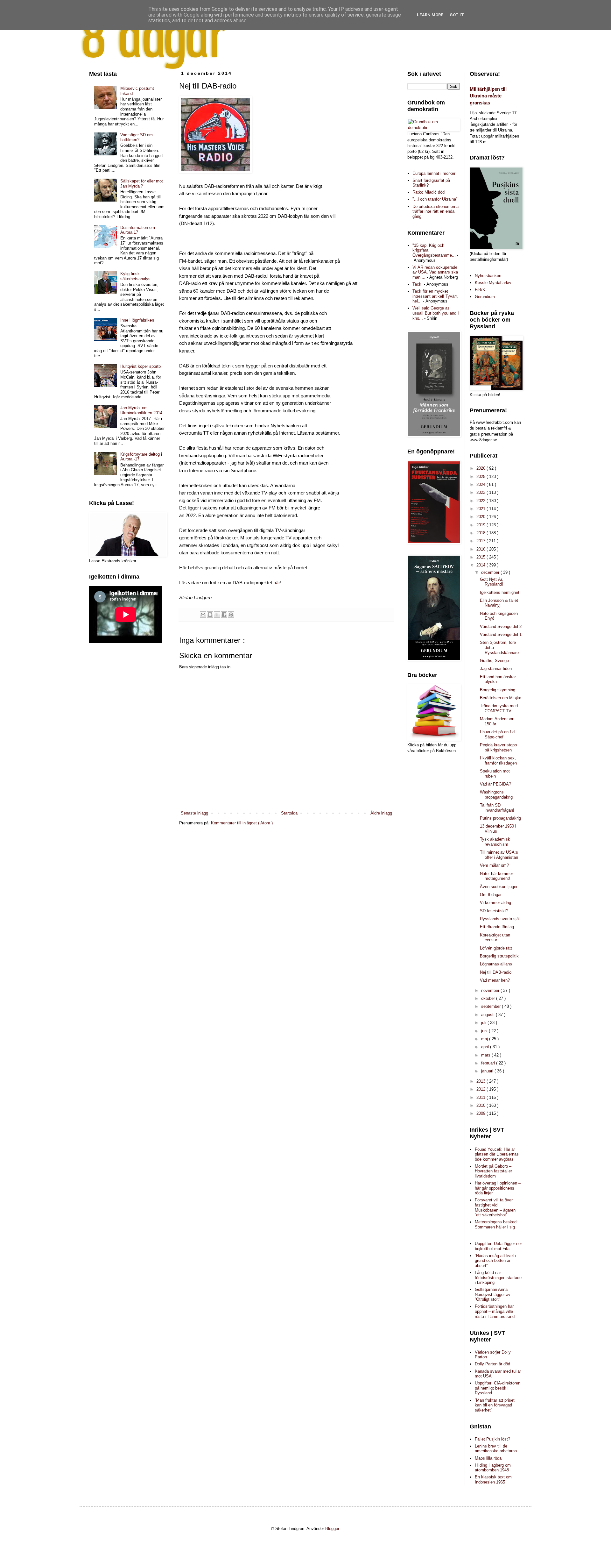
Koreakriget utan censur (495, 938)
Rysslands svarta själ (500, 918)
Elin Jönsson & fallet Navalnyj (499, 603)
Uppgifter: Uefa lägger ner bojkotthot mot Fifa (498, 1246)
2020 (481, 516)
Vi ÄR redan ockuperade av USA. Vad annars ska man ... (435, 272)
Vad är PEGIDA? (495, 784)
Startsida (289, 813)
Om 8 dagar (491, 894)
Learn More (430, 14)
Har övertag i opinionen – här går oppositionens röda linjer (498, 1188)
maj (485, 1038)
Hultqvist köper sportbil (141, 366)
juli (484, 1022)
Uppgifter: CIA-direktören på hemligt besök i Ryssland (497, 1388)
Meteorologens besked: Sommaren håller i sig (496, 1224)
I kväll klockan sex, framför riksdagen (498, 760)
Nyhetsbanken (488, 275)
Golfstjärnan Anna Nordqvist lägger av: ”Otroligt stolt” (493, 1294)
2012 (481, 1089)
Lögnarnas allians (496, 964)
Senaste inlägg (194, 813)
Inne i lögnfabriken (137, 320)
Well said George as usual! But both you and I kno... (435, 313)
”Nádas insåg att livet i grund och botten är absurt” (495, 1260)
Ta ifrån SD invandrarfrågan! (497, 808)
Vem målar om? (494, 865)
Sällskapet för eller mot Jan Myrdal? (141, 184)
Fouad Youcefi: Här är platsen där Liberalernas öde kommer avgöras (497, 1154)
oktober (488, 998)
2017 (481, 540)
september (491, 1006)
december (491, 572)
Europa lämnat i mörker (433, 173)
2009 (481, 1113)
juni (485, 1030)
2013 (481, 1081)
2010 (481, 1105)
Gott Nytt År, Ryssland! (491, 582)
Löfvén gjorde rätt (496, 948)
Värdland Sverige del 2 (501, 626)
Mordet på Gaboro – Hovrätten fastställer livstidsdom (493, 1171)
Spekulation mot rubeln (495, 774)
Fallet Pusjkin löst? (492, 1439)
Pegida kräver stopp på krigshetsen (498, 747)
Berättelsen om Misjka (500, 697)
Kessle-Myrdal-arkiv (493, 282)
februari (488, 1063)
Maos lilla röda (488, 1458)
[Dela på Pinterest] (231, 614)
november (491, 990)
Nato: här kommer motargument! (496, 876)
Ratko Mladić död (428, 192)
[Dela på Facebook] (224, 614)
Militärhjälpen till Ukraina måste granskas (488, 95)
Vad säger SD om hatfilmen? (136, 137)
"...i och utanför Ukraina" (435, 199)
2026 (481, 468)
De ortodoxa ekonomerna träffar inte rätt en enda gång (435, 211)
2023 (481, 492)
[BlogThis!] (210, 614)
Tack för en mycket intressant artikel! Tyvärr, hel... (435, 296)
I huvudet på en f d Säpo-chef (497, 734)
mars (486, 1055)
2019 (481, 525)
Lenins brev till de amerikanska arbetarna (496, 1449)
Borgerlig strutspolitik (499, 956)
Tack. (417, 284)
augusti (488, 1014)
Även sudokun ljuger (498, 886)
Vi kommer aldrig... (497, 902)
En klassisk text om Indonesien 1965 (493, 1479)
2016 (481, 549)
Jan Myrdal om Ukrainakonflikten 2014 (141, 410)
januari (488, 1071)
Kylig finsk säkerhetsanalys (135, 276)
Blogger (332, 1528)
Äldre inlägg (381, 813)
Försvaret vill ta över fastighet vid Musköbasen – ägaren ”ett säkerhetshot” (495, 1207)
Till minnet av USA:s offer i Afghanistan (499, 855)
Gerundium (485, 296)
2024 (481, 484)
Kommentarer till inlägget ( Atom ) (242, 823)
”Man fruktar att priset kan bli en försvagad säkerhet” (495, 1405)
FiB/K (480, 289)
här (276, 582)
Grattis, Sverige (494, 660)
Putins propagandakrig (500, 818)
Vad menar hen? (495, 980)
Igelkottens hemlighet (499, 592)
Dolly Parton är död (492, 1364)
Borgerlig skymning (497, 689)
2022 (481, 500)
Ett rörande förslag (497, 926)
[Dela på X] (217, 614)
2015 (481, 557)
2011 (481, 1097)
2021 (481, 508)
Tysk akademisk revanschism (495, 842)
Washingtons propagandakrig (496, 795)
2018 (481, 532)
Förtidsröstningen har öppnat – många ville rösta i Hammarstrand (495, 1311)
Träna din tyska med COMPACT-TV (499, 708)
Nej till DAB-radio (495, 972)
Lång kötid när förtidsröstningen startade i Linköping (498, 1277)
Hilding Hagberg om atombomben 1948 (493, 1468)
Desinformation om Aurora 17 (137, 230)
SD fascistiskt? (494, 910)
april (485, 1046)
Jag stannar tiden (496, 668)
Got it (457, 14)
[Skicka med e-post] (203, 614)
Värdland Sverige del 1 (501, 634)
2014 (481, 565)
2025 (481, 476)
